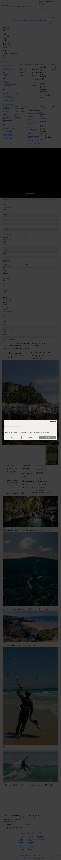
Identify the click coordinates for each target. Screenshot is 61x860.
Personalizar (29, 437)
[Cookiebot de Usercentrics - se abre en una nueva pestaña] (51, 421)
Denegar (13, 437)
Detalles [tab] (30, 424)
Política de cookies (45, 432)
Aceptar (48, 437)
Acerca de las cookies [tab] (48, 424)
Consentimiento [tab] (12, 424)
